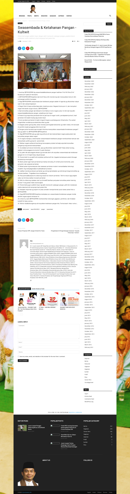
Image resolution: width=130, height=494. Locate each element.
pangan (43, 209)
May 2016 (87, 275)
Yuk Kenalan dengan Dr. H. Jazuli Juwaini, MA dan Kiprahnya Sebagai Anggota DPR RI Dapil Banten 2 (98, 47)
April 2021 (88, 121)
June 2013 (87, 315)
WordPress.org (89, 401)
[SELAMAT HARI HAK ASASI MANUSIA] (69, 299)
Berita (36, 16)
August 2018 (88, 203)
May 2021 (87, 118)
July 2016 (87, 270)
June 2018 (87, 209)
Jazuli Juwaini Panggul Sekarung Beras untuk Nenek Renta (36, 427)
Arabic (38, 1)
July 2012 (87, 336)
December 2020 (89, 132)
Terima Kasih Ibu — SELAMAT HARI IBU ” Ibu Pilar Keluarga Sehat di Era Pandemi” (27, 309)
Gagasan (53, 16)
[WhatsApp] (32, 48)
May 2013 (87, 318)
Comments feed (89, 399)
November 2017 (89, 227)
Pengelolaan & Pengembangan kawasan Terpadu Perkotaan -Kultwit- (65, 232)
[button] (110, 16)
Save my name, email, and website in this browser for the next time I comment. (42, 356)
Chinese (43, 1)
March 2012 (88, 344)
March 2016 (88, 281)
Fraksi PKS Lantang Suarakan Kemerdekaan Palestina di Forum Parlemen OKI (69, 427)
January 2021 (88, 129)
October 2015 (89, 294)
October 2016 (89, 262)
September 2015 (89, 297)
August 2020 (88, 142)
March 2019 (88, 185)
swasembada (50, 209)
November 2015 (89, 291)
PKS (20, 41)
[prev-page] (19, 314)
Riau (86, 377)
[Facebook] (19, 48)
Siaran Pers (88, 380)
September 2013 (89, 307)
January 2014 (88, 302)
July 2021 (87, 113)
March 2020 (88, 156)
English (33, 1)
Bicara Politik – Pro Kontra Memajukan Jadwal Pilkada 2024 (98, 61)
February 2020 (89, 158)
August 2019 (88, 174)
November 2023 (89, 84)
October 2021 (89, 105)
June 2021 (87, 116)
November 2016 (89, 259)
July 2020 (87, 145)
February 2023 (89, 86)
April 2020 (88, 153)
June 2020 (87, 148)
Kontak (69, 16)
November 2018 (89, 195)
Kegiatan (44, 16)
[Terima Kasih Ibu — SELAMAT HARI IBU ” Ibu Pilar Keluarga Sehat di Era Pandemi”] (27, 299)
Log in (86, 393)
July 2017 (87, 238)
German (48, 1)
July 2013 (87, 313)
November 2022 (89, 94)
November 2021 (89, 102)
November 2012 (89, 329)
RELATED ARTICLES (24, 289)
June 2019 (87, 179)
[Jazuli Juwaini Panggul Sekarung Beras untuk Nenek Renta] (22, 428)
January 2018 (88, 222)
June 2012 (87, 339)
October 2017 (89, 230)
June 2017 (87, 241)
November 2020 (89, 134)
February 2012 (89, 347)
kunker (87, 372)
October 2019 (89, 169)
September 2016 (89, 265)
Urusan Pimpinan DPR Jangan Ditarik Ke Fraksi (31, 231)
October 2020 (89, 137)
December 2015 (89, 289)
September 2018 (89, 201)
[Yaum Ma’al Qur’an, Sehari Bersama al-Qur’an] (55, 437)
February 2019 (89, 187)
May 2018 (87, 211)
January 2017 (88, 254)
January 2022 (88, 97)
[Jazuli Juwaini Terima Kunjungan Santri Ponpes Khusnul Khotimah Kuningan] (55, 445)
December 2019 (89, 163)
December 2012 (89, 326)
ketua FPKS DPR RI (35, 209)
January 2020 (88, 161)
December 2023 (89, 81)
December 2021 (89, 100)
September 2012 (89, 334)
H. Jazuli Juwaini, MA (26, 492)
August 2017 (88, 235)
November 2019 (89, 166)
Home (19, 20)
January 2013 (88, 323)
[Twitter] (23, 48)
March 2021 (88, 124)
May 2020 (87, 150)
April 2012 (88, 342)
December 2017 (89, 225)
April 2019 (88, 182)
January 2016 (88, 286)
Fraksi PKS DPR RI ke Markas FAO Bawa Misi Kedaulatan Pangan (97, 40)
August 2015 (88, 299)
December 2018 (89, 193)
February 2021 (89, 126)
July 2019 (87, 177)
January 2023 (88, 89)
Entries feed (88, 396)
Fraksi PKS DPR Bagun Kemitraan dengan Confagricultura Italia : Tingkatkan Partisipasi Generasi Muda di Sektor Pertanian (97, 54)
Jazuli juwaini (26, 209)
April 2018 (88, 214)
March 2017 (88, 249)
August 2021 (88, 110)
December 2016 (89, 257)
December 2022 (89, 92)
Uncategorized (89, 382)
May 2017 (87, 243)
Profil (29, 16)
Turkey (53, 1)
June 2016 (87, 273)
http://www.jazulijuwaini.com (36, 243)
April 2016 (88, 278)
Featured (87, 364)
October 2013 (89, 305)
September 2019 (89, 171)
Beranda (22, 16)
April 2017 (88, 246)
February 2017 (89, 251)
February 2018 (89, 219)
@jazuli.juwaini (75, 412)
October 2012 (89, 331)
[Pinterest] (27, 48)
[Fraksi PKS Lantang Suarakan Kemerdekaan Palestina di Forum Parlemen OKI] (55, 428)
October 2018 (89, 198)
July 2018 (87, 206)
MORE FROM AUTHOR (38, 289)
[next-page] (22, 314)
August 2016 (88, 267)
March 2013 (88, 321)
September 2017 (89, 233)
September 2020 (89, 140)
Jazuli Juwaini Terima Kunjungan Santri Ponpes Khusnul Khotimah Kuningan (69, 445)
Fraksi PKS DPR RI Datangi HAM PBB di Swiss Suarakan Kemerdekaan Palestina (97, 35)
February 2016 (89, 283)
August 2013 (88, 310)
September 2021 (89, 108)
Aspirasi (61, 16)
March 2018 (88, 217)
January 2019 (88, 190)
